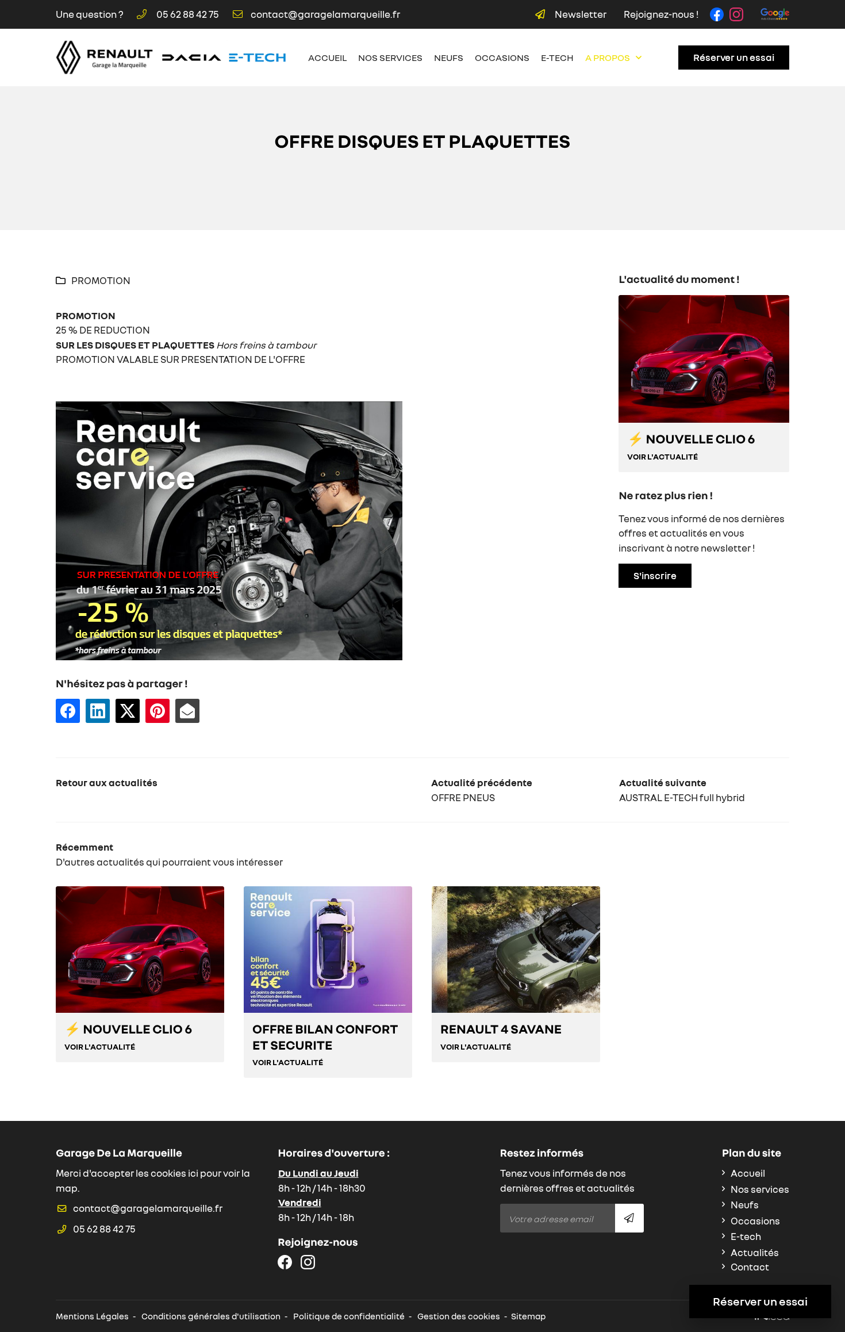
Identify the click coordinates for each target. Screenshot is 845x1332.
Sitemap (528, 1316)
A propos (607, 57)
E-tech (557, 57)
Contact (750, 1267)
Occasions (502, 57)
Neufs (448, 57)
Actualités (755, 1252)
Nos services (390, 57)
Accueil (327, 57)
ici (193, 1173)
